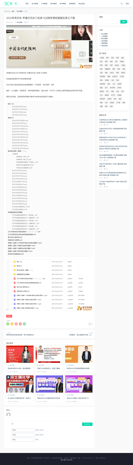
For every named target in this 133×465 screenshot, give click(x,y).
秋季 (106, 61)
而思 (115, 98)
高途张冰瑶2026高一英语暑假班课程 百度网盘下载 (19, 369)
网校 (106, 65)
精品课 (119, 84)
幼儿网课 (35, 3)
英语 (117, 57)
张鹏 (101, 106)
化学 (116, 61)
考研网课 (72, 3)
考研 (111, 65)
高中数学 (102, 98)
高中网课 (63, 3)
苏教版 (119, 95)
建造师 (107, 95)
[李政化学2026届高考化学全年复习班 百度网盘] (49, 384)
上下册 (118, 102)
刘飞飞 (113, 95)
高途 (124, 69)
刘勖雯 (122, 61)
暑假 (114, 69)
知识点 (112, 72)
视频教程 (107, 69)
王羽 (122, 91)
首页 (27, 3)
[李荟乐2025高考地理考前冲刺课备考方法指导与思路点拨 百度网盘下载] (78, 354)
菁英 (101, 65)
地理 (101, 69)
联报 (101, 87)
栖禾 (11, 3)
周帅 (112, 91)
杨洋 (106, 106)
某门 (106, 87)
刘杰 (117, 80)
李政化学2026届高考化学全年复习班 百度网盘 (48, 398)
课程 (106, 72)
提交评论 (87, 424)
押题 (101, 102)
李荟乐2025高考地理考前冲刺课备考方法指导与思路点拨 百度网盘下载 (79, 369)
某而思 (123, 72)
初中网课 (53, 3)
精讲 (119, 69)
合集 (101, 72)
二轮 (114, 84)
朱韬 (101, 80)
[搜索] (122, 3)
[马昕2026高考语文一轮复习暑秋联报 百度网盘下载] (49, 354)
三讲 (106, 102)
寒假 (117, 72)
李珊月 (9, 316)
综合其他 (81, 3)
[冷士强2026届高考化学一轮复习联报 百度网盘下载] (20, 384)
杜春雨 (109, 98)
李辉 (124, 102)
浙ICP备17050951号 (66, 460)
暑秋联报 (102, 84)
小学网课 (44, 3)
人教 (112, 80)
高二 (107, 91)
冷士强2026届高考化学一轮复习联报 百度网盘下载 (19, 398)
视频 (109, 76)
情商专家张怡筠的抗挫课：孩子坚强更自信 (20, 335)
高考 (112, 57)
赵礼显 (117, 65)
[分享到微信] (7, 323)
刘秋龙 (119, 87)
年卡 (101, 95)
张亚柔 (112, 102)
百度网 (102, 57)
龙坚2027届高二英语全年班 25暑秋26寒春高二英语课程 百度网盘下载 (78, 398)
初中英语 (112, 87)
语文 (101, 61)
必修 (111, 106)
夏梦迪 (102, 91)
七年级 (122, 76)
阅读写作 (115, 76)
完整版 (107, 80)
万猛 (117, 91)
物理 (122, 57)
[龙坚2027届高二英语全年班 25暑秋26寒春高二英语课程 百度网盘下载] (78, 384)
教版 (120, 98)
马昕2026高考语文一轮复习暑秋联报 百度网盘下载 (48, 369)
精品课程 (102, 76)
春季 (111, 61)
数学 (107, 57)
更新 (109, 84)
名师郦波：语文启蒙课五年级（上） (80, 335)
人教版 (123, 65)
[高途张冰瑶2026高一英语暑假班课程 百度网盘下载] (20, 354)
